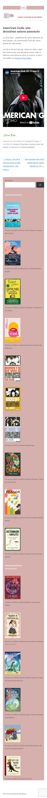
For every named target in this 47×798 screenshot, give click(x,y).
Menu (23, 8)
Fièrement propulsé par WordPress (14, 794)
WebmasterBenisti (28, 147)
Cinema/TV (29, 141)
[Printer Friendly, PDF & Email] (9, 135)
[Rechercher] (40, 185)
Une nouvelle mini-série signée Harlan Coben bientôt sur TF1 (34, 162)
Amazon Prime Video (23, 58)
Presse (36, 141)
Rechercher (9, 180)
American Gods (34, 144)
